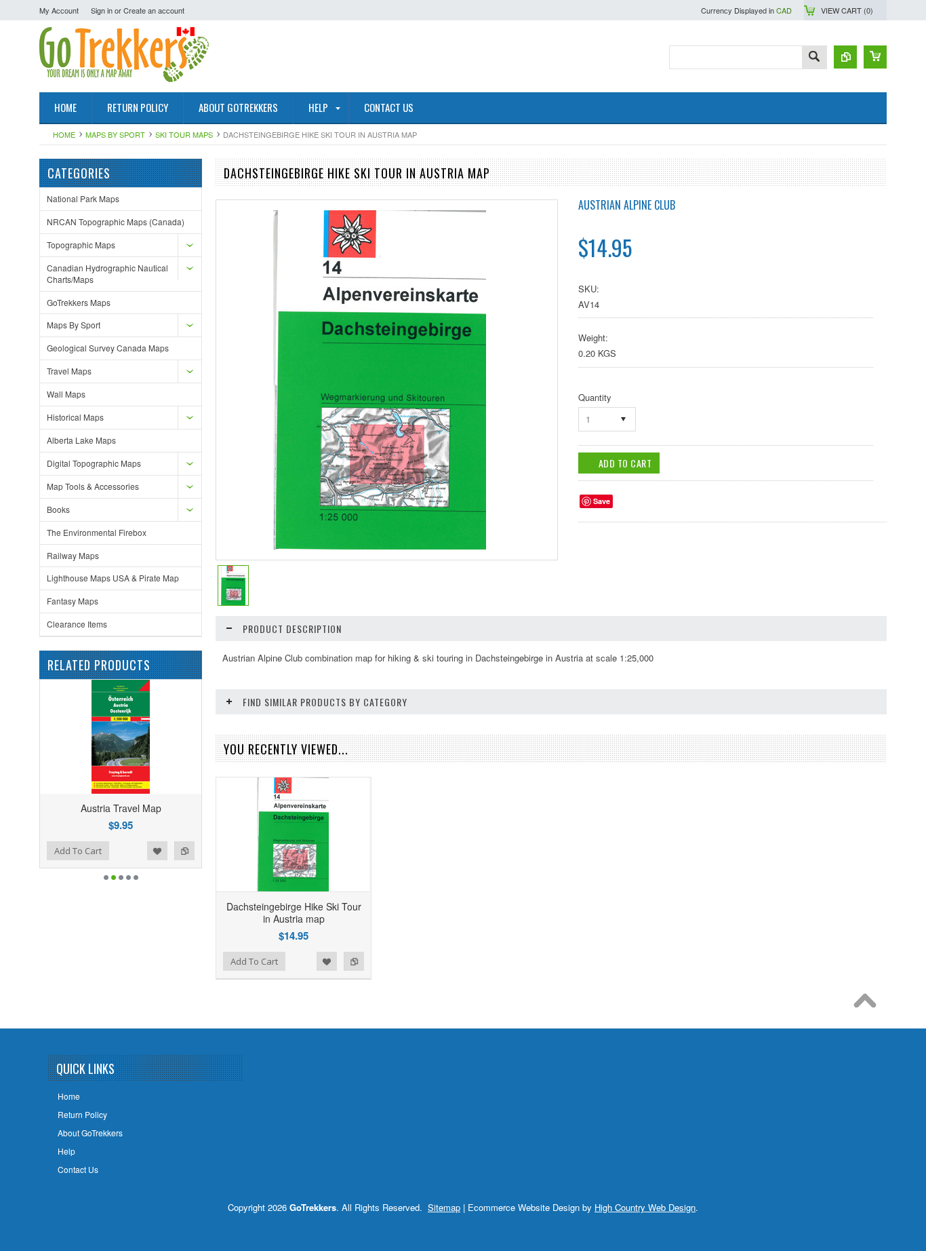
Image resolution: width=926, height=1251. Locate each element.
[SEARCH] (814, 58)
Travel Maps (69, 371)
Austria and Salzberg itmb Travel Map (152, 808)
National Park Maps (83, 198)
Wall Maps (66, 394)
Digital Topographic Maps (94, 463)
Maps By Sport (115, 134)
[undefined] (379, 545)
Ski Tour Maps (184, 134)
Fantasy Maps (72, 601)
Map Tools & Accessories (93, 486)
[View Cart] (875, 57)
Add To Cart (109, 851)
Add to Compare (54, 850)
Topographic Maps (81, 244)
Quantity (594, 397)
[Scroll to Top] (868, 1004)
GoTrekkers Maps (78, 302)
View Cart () (847, 10)
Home (64, 134)
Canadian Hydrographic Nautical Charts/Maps (107, 273)
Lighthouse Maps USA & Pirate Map (113, 577)
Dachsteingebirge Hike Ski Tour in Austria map (293, 912)
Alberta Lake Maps (81, 440)
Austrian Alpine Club (626, 205)
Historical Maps (75, 417)
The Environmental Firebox (96, 532)
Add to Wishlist (188, 850)
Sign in (102, 10)
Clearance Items (77, 624)
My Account (59, 10)
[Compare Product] (845, 57)
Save (601, 501)
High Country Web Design (645, 1207)
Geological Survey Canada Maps (108, 347)
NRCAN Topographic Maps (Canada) (115, 221)
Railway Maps (73, 555)
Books (58, 509)
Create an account (153, 10)
